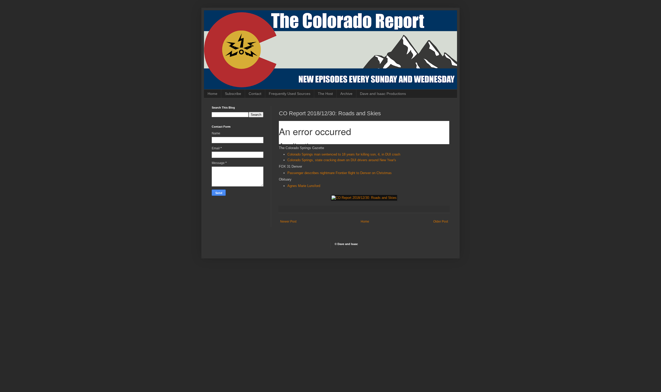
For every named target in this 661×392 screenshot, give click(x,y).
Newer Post (288, 221)
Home (212, 94)
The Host (325, 94)
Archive (346, 94)
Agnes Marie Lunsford (303, 186)
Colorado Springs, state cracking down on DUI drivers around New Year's (341, 160)
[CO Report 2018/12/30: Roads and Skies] (364, 198)
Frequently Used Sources (289, 94)
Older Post (440, 221)
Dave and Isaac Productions (383, 94)
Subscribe (233, 94)
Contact (255, 94)
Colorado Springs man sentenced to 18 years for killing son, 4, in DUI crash (343, 154)
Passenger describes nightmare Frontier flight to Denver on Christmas (339, 173)
